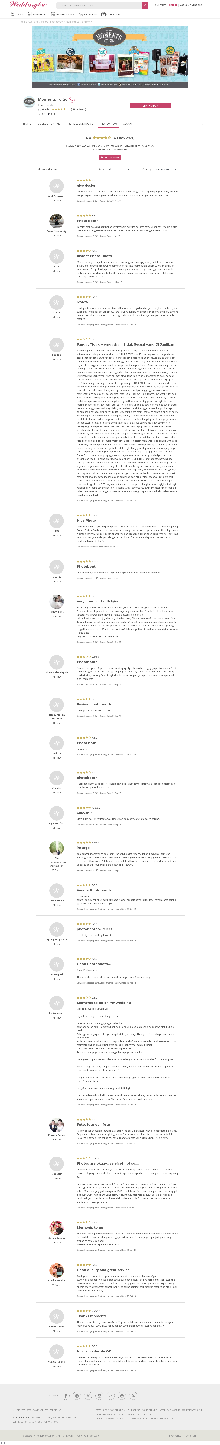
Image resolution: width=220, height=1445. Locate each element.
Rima (57, 530)
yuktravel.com (20, 1422)
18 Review (56, 616)
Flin (57, 858)
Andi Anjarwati (56, 195)
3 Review (57, 723)
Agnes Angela (56, 1237)
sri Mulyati (57, 974)
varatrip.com (35, 1422)
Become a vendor (35, 1410)
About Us (81, 1436)
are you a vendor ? (191, 5)
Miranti (57, 576)
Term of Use (190, 1436)
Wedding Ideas (39, 14)
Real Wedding (90, 14)
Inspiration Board (65, 14)
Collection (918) (50, 123)
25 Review (56, 870)
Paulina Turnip (56, 1134)
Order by (146, 169)
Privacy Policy (174, 1436)
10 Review (56, 1139)
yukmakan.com (51, 1422)
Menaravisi (68, 1436)
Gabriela (57, 354)
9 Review (57, 757)
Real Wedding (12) (81, 123)
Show (101, 169)
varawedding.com (41, 1417)
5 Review (57, 200)
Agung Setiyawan (56, 939)
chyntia (56, 788)
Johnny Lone (57, 611)
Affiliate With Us (53, 1410)
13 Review (56, 1178)
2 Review (57, 905)
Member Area (19, 1410)
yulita (56, 312)
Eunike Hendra (56, 1280)
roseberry (56, 1173)
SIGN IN (173, 5)
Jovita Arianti (56, 1013)
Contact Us (94, 1436)
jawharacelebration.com (63, 1417)
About (127, 123)
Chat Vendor (150, 105)
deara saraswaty (57, 231)
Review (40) (109, 123)
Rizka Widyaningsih (56, 672)
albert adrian (56, 1326)
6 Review (57, 359)
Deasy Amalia (57, 900)
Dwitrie (57, 753)
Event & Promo (113, 14)
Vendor (19, 14)
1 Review (57, 944)
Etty (56, 266)
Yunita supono (56, 1361)
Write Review (111, 157)
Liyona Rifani (56, 823)
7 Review (57, 581)
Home (27, 123)
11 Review (56, 1285)
